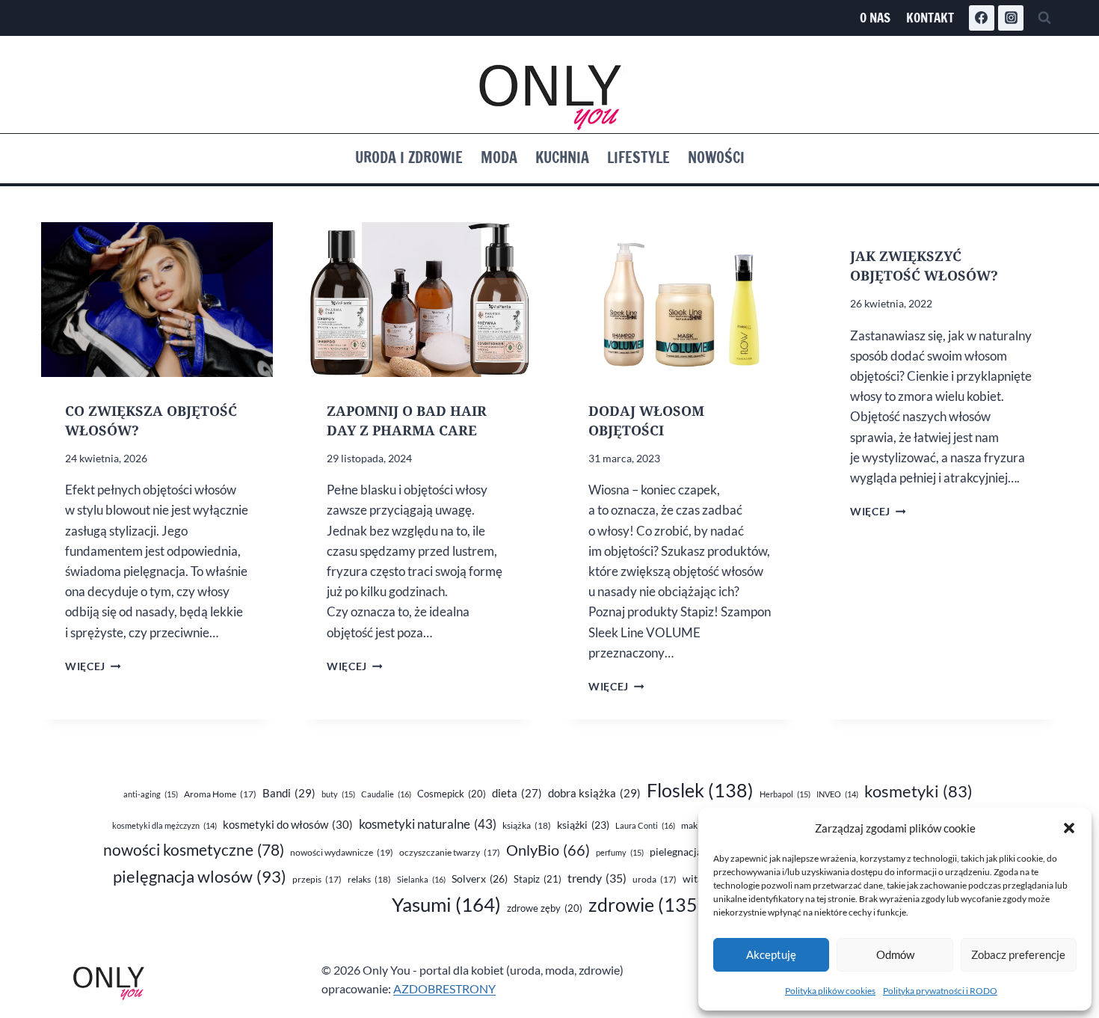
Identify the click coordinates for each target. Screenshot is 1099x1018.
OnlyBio (548, 850)
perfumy (620, 852)
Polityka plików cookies (830, 990)
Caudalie (386, 794)
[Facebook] (981, 18)
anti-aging (150, 794)
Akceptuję (771, 954)
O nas (875, 17)
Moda (499, 157)
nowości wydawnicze (341, 852)
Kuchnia (562, 157)
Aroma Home (220, 794)
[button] (1069, 828)
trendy (597, 878)
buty (338, 794)
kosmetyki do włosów (288, 824)
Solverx (480, 878)
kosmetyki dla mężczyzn (164, 825)
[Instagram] (1010, 18)
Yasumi (446, 904)
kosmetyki (918, 791)
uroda (654, 879)
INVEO (837, 794)
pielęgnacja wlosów (199, 876)
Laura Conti (645, 825)
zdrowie (646, 905)
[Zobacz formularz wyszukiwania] (1044, 17)
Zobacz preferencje (1018, 954)
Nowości (716, 157)
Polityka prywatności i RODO (940, 990)
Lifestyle (638, 157)
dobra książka (594, 793)
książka (526, 825)
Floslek (700, 790)
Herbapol (785, 794)
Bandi (288, 793)
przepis (317, 879)
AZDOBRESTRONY (444, 988)
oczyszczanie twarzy (449, 852)
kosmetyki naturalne (427, 824)
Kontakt (930, 17)
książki (583, 825)
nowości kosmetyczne (193, 849)
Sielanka (421, 879)
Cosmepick (451, 794)
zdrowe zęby (544, 908)
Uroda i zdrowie (409, 157)
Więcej (92, 666)
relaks (369, 879)
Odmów (895, 954)
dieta (517, 793)
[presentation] (157, 299)
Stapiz (537, 879)
